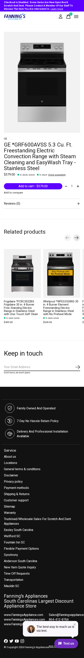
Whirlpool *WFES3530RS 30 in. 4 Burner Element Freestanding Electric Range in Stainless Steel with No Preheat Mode (60, 307)
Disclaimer (11, 475)
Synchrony (11, 555)
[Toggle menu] (76, 16)
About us (10, 456)
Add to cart (33, 186)
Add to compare (13, 193)
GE (5, 139)
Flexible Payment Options (21, 548)
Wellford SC (12, 536)
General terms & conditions (22, 469)
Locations (10, 463)
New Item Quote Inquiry (20, 567)
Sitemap (9, 506)
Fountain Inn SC (14, 542)
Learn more (57, 9)
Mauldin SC (11, 586)
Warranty (10, 513)
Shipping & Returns (16, 494)
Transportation (13, 580)
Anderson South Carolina (20, 561)
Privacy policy (13, 481)
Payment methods (16, 488)
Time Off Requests (17, 573)
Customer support (16, 500)
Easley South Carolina (18, 530)
